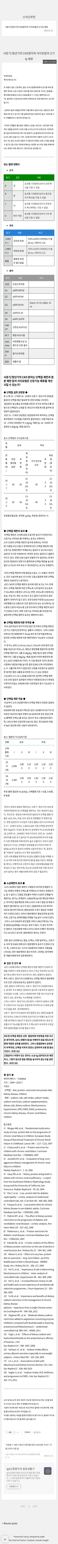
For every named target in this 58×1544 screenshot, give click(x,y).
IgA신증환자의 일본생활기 (20, 1469)
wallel (42, 1536)
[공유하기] (14, 1432)
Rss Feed (12, 1540)
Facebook (30, 1540)
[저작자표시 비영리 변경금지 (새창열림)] (37, 1432)
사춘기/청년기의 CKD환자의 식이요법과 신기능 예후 (26, 26)
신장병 (8, 1444)
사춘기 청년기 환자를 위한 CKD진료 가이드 (31, 1444)
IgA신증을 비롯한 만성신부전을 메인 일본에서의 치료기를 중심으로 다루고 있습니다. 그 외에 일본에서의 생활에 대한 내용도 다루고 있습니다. (23, 1476)
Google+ (46, 1540)
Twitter (23, 1540)
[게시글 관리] (18, 1432)
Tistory (26, 1536)
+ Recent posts (9, 1523)
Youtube (38, 1540)
